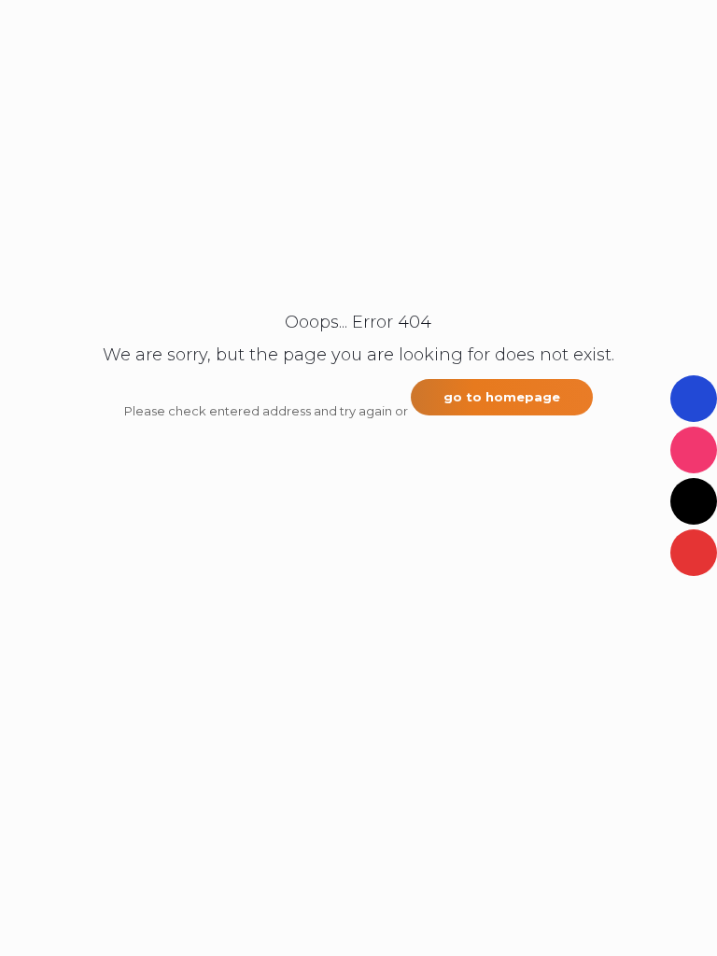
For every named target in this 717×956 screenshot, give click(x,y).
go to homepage (501, 396)
